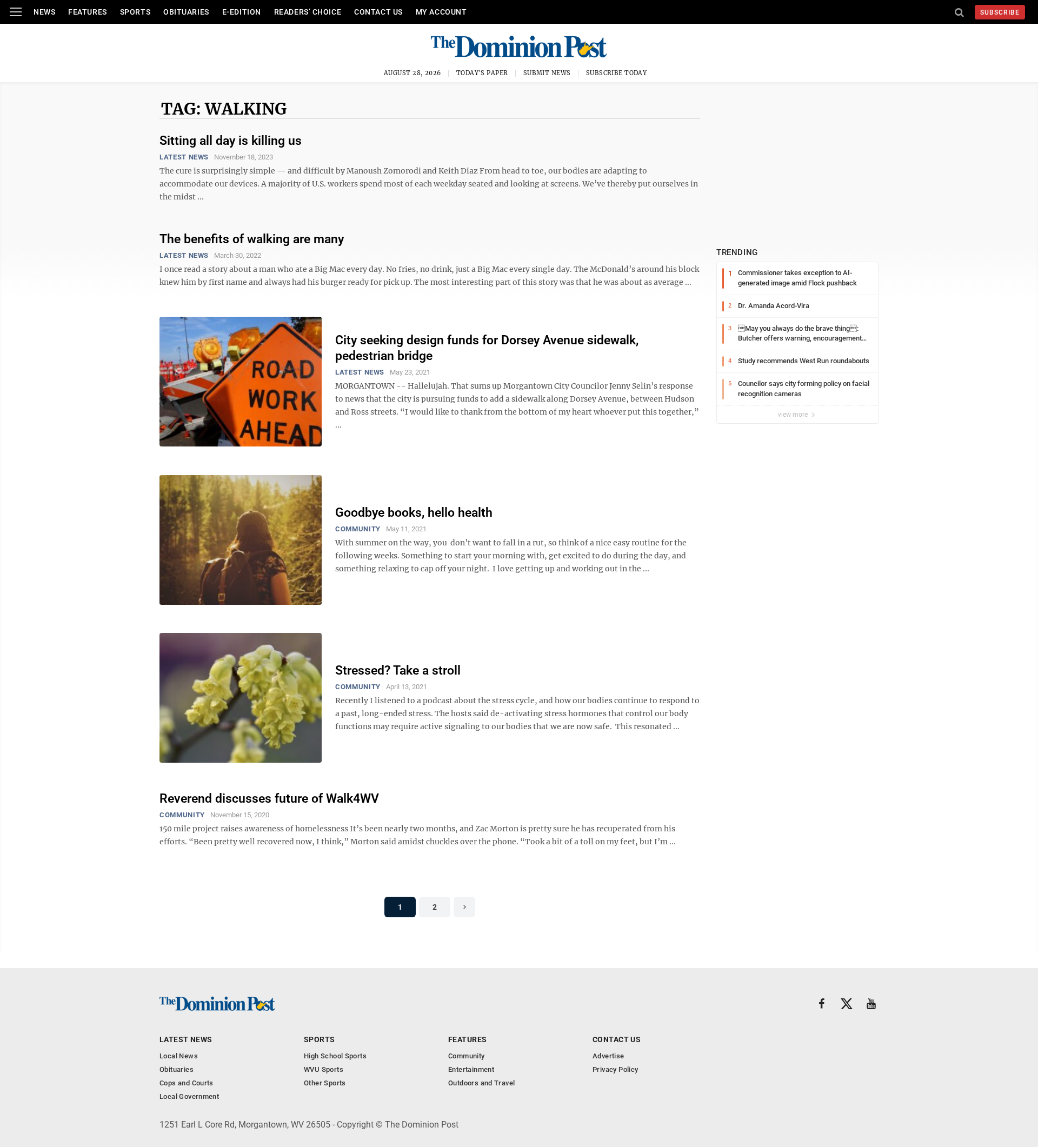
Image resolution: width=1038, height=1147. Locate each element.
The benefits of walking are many (251, 239)
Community (358, 529)
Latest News (184, 157)
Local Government (189, 1096)
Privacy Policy (615, 1069)
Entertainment (471, 1069)
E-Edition (241, 12)
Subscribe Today (616, 73)
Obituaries (186, 12)
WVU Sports (323, 1069)
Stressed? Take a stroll (398, 670)
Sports (135, 12)
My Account (441, 12)
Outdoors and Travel (481, 1083)
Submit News (547, 73)
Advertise (608, 1056)
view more (793, 414)
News (44, 12)
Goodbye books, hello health (414, 512)
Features (87, 12)
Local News (178, 1056)
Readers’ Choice (307, 12)
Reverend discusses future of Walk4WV (269, 798)
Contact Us (378, 12)
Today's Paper (482, 73)
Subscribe (1000, 12)
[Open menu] (15, 12)
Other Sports (325, 1083)
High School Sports (335, 1056)
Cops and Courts (186, 1083)
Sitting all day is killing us (230, 141)
